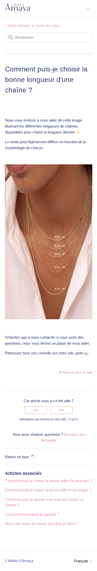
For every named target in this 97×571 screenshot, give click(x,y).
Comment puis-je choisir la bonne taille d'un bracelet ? (48, 481)
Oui (35, 410)
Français (81, 561)
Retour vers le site (77, 372)
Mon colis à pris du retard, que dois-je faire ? (41, 523)
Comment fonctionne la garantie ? (32, 514)
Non (61, 410)
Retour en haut (17, 457)
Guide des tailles (48, 26)
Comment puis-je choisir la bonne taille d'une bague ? (48, 490)
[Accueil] (17, 11)
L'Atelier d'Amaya (17, 26)
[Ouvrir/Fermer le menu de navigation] (88, 8)
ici (86, 353)
